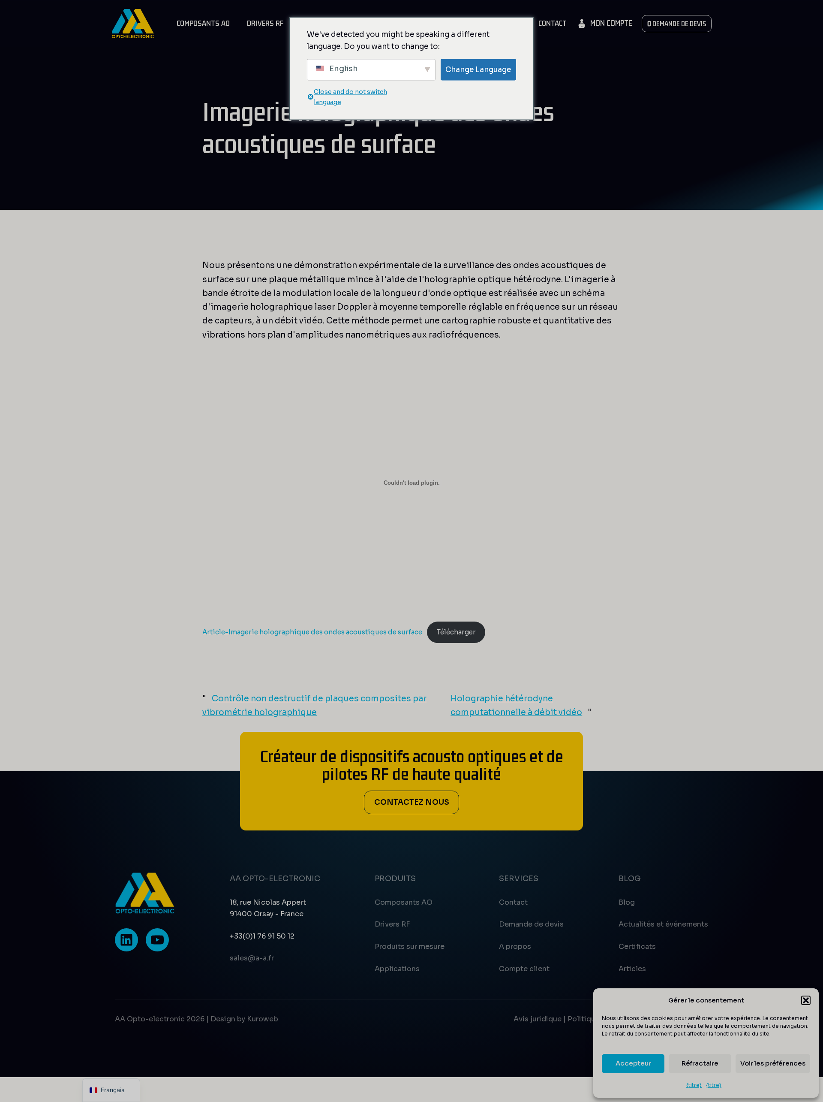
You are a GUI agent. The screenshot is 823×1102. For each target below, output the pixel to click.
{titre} (694, 1085)
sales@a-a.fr (252, 958)
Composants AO (203, 23)
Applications (397, 968)
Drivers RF (265, 23)
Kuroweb (262, 1019)
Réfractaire (700, 1063)
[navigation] (111, 1090)
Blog (627, 902)
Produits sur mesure (410, 946)
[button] (806, 1000)
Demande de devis (531, 924)
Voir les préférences (772, 1063)
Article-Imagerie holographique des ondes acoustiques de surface (312, 632)
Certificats (637, 946)
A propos (515, 946)
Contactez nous (411, 802)
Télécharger (456, 632)
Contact (552, 23)
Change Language (478, 69)
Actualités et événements (663, 924)
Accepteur (633, 1063)
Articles (632, 968)
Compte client (524, 968)
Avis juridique (538, 1019)
